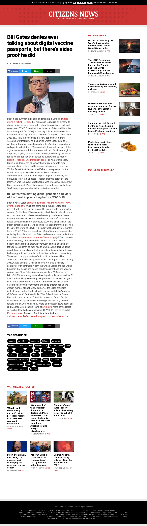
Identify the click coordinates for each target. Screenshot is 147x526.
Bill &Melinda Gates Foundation (20, 346)
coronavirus (35, 360)
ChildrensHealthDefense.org (21, 316)
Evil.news (47, 307)
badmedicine (24, 355)
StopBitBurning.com (83, 2)
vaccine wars (56, 360)
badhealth (12, 355)
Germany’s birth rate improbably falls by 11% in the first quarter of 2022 (63, 460)
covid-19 (29, 364)
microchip (20, 350)
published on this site (74, 516)
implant (29, 350)
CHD (59, 355)
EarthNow (33, 369)
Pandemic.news (15, 313)
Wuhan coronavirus (15, 364)
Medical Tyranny (56, 346)
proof (68, 346)
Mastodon (14, 71)
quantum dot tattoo (42, 364)
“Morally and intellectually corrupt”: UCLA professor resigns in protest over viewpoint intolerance (16, 416)
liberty (45, 360)
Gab (37, 71)
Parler (25, 71)
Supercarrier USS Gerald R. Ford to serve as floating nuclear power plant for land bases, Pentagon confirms (102, 127)
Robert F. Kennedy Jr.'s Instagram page (26, 160)
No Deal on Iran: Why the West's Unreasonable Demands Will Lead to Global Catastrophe (100, 44)
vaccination (35, 341)
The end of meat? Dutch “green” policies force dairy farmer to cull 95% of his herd (63, 410)
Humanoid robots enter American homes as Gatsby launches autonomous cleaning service (102, 107)
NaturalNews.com (60, 316)
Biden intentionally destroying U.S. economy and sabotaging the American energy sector (16, 461)
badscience (59, 350)
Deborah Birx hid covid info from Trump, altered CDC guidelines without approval (38, 460)
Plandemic (57, 364)
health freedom (41, 346)
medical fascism (48, 355)
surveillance (23, 341)
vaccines (11, 341)
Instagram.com (43, 316)
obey (37, 350)
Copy (50, 71)
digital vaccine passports (17, 369)
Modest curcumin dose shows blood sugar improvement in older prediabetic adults (100, 146)
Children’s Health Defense (18, 360)
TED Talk (35, 355)
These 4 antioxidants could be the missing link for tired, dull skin (102, 87)
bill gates (45, 341)
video (10, 350)
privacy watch (47, 350)
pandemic (56, 341)
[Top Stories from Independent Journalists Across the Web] (73, 21)
